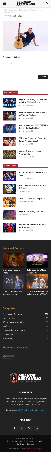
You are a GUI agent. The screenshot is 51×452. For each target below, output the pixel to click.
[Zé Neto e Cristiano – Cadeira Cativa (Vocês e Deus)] (9, 141)
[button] (4, 3)
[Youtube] (36, 428)
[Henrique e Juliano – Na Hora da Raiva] (9, 176)
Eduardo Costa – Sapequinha (31, 198)
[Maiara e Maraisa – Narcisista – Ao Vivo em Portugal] (9, 115)
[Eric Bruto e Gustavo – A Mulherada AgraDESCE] (37, 281)
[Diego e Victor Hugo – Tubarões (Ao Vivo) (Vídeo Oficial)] (9, 103)
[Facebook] (14, 428)
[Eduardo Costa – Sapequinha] (9, 202)
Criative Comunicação (33, 449)
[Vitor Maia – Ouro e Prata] (13, 260)
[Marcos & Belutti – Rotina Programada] (9, 154)
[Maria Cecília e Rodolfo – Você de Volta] (9, 189)
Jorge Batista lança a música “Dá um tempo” (25, 10)
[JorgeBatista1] (25, 50)
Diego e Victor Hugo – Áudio (30, 211)
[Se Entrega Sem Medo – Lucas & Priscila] (37, 260)
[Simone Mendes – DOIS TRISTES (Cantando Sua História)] (9, 128)
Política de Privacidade (24, 438)
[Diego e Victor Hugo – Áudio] (9, 215)
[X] (29, 428)
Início (5, 10)
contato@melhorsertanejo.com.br (29, 410)
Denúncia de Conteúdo (25, 444)
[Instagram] (22, 428)
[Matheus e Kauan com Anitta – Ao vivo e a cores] (9, 227)
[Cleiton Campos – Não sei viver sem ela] (13, 281)
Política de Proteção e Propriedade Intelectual (24, 441)
